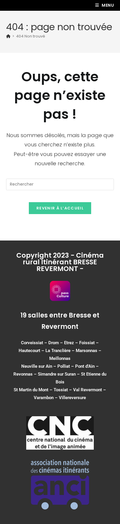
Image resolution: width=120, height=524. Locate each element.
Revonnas (23, 374)
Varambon (44, 397)
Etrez (69, 342)
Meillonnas (59, 358)
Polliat (63, 366)
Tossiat (61, 389)
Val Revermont (87, 389)
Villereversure (72, 397)
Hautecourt (29, 350)
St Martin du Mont (31, 389)
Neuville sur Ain (36, 366)
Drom (53, 342)
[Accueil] (8, 36)
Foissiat (87, 342)
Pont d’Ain (85, 366)
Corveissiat (32, 342)
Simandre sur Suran (57, 374)
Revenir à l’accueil (60, 208)
